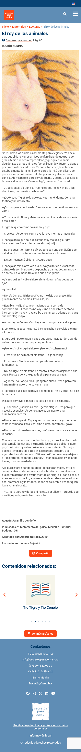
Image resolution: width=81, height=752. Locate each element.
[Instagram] (34, 693)
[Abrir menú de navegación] (75, 13)
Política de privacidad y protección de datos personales (40, 727)
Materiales (19, 26)
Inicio (5, 26)
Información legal (40, 735)
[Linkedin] (47, 693)
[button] (65, 14)
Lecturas (34, 26)
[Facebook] (28, 693)
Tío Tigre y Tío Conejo (40, 607)
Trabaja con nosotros (40, 653)
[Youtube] (53, 693)
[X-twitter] (40, 693)
